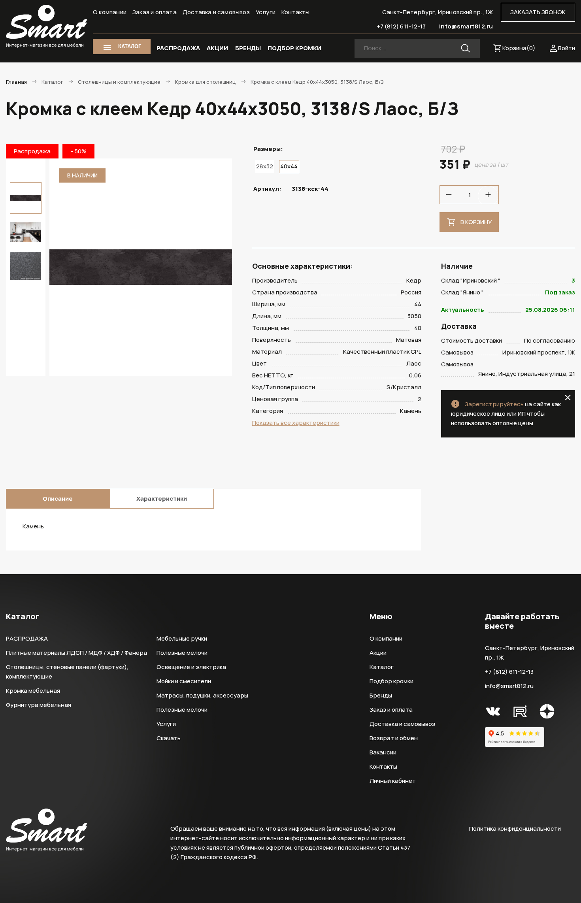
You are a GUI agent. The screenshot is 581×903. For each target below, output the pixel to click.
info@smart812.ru (466, 26)
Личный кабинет (393, 781)
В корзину (476, 222)
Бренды (381, 695)
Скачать (169, 738)
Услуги (265, 12)
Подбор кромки (391, 681)
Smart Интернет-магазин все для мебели (46, 26)
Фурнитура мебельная (38, 705)
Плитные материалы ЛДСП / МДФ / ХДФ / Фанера (76, 653)
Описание (58, 498)
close (568, 397)
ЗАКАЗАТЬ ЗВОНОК (538, 12)
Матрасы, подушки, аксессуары (202, 695)
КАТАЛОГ (129, 46)
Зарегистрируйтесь (494, 404)
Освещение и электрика (191, 667)
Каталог (382, 667)
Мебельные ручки (182, 638)
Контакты (295, 12)
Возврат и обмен (394, 738)
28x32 (264, 166)
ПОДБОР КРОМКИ (294, 48)
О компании (109, 12)
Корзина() (519, 48)
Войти (566, 48)
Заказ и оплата (154, 12)
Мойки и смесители (184, 681)
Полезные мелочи (182, 653)
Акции (378, 653)
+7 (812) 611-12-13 (401, 26)
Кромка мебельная (33, 690)
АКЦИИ (217, 48)
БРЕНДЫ (248, 48)
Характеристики (161, 498)
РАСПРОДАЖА (178, 48)
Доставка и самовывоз (216, 12)
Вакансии (383, 752)
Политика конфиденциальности (515, 828)
